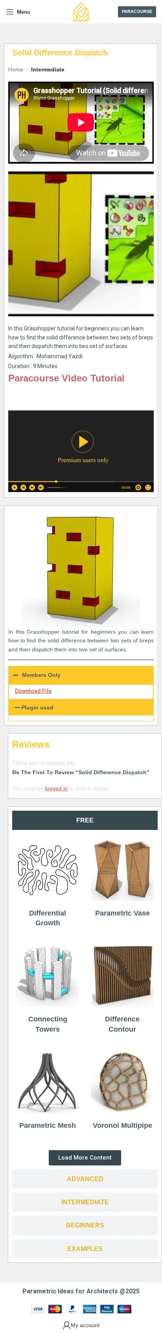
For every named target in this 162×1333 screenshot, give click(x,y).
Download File (33, 691)
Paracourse (137, 11)
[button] (81, 707)
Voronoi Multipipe (122, 1125)
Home (15, 69)
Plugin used (37, 707)
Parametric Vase (122, 913)
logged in (56, 788)
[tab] (85, 820)
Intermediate (47, 69)
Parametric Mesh (47, 1125)
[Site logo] (81, 11)
